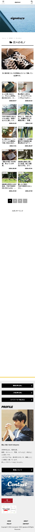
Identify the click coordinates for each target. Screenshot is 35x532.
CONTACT (26, 524)
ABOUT (26, 521)
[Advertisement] (17, 291)
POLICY (9, 524)
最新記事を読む (17, 385)
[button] (31, 336)
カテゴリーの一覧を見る (17, 399)
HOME (9, 521)
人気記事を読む (17, 392)
